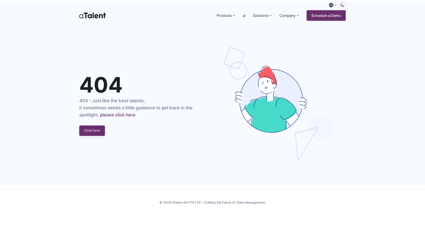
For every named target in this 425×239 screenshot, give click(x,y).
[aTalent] (92, 15)
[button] (332, 5)
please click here (117, 115)
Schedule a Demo (326, 15)
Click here (92, 130)
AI (244, 15)
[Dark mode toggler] (342, 5)
